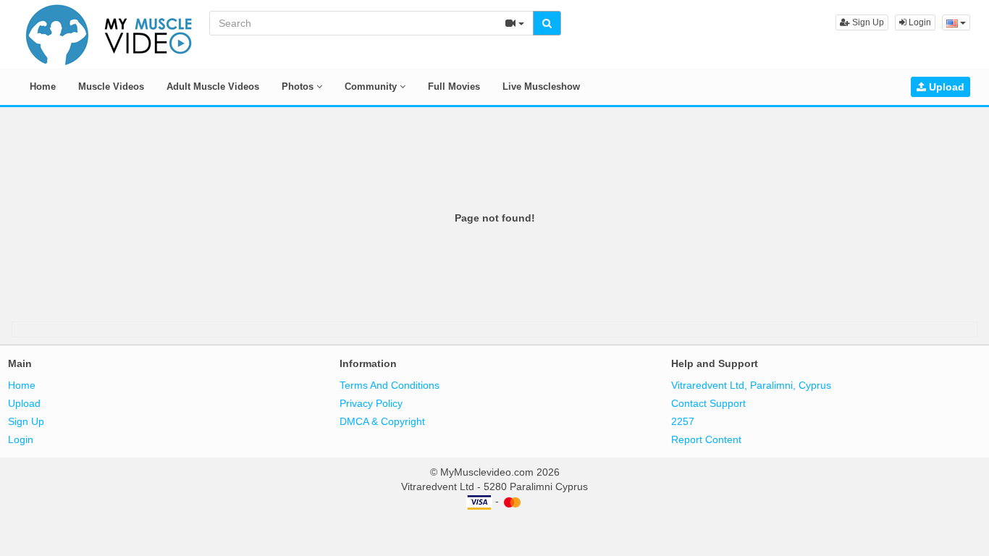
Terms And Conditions (389, 385)
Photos (299, 86)
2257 (682, 421)
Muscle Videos (111, 86)
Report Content (706, 439)
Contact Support (708, 403)
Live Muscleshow (541, 86)
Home (43, 86)
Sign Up (867, 22)
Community (372, 86)
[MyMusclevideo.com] (109, 33)
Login (918, 22)
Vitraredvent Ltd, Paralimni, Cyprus (751, 385)
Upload (945, 87)
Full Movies (454, 86)
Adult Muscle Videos (213, 86)
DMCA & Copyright (382, 421)
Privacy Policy (371, 403)
